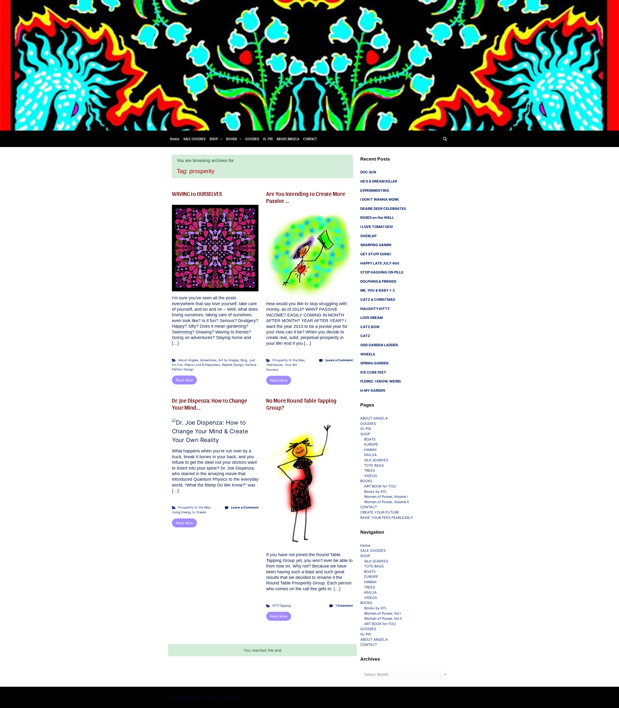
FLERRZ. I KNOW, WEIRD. (380, 381)
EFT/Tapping (282, 605)
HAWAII (370, 450)
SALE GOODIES (194, 138)
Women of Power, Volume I (386, 496)
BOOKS (231, 138)
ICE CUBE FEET (373, 372)
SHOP (213, 138)
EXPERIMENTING (374, 190)
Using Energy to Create (189, 512)
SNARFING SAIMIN (375, 245)
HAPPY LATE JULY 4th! (379, 263)
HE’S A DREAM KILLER (378, 181)
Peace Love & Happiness (202, 365)
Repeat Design (232, 365)
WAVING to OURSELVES (197, 193)
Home (174, 138)
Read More (184, 380)
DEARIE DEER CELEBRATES (383, 208)
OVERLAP (368, 236)
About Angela (188, 360)
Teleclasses (274, 365)
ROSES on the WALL (377, 217)
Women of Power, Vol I (382, 613)
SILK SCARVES (376, 460)
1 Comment (344, 605)
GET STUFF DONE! (375, 254)
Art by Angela (229, 360)
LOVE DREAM (371, 318)
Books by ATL (375, 491)
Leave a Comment (339, 360)
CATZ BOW (370, 327)
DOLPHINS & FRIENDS (378, 281)
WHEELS (367, 354)
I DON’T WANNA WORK (379, 199)
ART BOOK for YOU (380, 486)
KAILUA (370, 455)
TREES (369, 470)
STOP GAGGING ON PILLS (381, 272)
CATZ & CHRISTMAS (377, 299)
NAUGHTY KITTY (375, 309)
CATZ (365, 336)
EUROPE (371, 444)
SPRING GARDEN (374, 363)
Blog (244, 360)
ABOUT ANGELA (288, 138)
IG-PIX (268, 138)
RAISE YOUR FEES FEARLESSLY (386, 518)
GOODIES (252, 138)
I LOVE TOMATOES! (376, 227)
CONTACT (310, 138)
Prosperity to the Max (289, 360)
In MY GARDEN (372, 390)
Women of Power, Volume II (386, 502)
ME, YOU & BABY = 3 (377, 290)
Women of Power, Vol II (383, 618)
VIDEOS (370, 476)
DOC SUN (368, 172)
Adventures (208, 360)
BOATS (370, 439)
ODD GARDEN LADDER (379, 345)
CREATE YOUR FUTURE (379, 512)
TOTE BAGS (374, 465)
